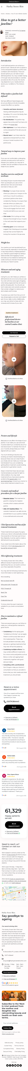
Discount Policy (7, 1051)
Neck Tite (4, 592)
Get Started (14, 333)
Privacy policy (19, 1042)
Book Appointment (14, 708)
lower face (14, 124)
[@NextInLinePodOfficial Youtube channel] (18, 1065)
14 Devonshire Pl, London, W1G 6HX (14, 951)
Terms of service (19, 1045)
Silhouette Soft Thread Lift (9, 584)
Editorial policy (9, 1042)
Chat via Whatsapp (11, 719)
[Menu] (1, 6)
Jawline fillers (14, 509)
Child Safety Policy (20, 1051)
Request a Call (14, 336)
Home (2, 13)
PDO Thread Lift (6, 588)
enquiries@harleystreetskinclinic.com (14, 961)
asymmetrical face (6, 481)
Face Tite (4, 596)
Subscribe (8, 1028)
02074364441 (12, 701)
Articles (8, 13)
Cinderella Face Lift (7, 600)
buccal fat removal (7, 548)
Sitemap (14, 1062)
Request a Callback (11, 717)
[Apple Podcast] (20, 1065)
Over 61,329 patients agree (10, 985)
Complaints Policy (8, 1048)
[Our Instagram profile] (10, 1065)
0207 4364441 (9, 955)
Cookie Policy (8, 1045)
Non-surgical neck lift (7, 580)
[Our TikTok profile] (13, 1065)
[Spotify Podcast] (7, 1065)
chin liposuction (17, 546)
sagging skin (13, 479)
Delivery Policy (20, 1048)
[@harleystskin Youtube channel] (15, 1065)
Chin (4, 509)
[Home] (15, 6)
